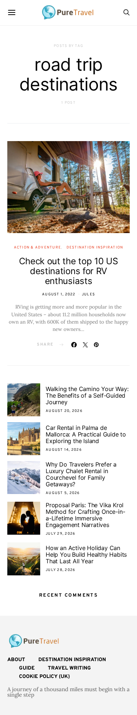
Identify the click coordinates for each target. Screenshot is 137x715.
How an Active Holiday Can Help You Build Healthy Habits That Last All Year (86, 554)
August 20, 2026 (64, 411)
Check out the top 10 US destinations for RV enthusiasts (68, 271)
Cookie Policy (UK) (44, 677)
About (16, 660)
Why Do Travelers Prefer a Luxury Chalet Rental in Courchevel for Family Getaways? (81, 474)
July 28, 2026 (60, 570)
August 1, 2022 (59, 294)
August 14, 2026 (64, 449)
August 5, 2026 (63, 493)
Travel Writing (69, 668)
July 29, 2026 (60, 533)
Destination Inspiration (94, 247)
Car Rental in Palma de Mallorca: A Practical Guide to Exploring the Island (86, 434)
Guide (27, 668)
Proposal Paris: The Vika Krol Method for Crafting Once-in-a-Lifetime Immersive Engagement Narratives (85, 514)
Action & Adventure (37, 247)
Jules (88, 294)
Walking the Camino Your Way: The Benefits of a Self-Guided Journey (87, 395)
